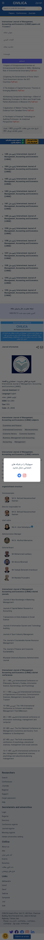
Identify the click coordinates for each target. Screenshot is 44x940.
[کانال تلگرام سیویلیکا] (19, 475)
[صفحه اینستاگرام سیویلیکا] (25, 475)
